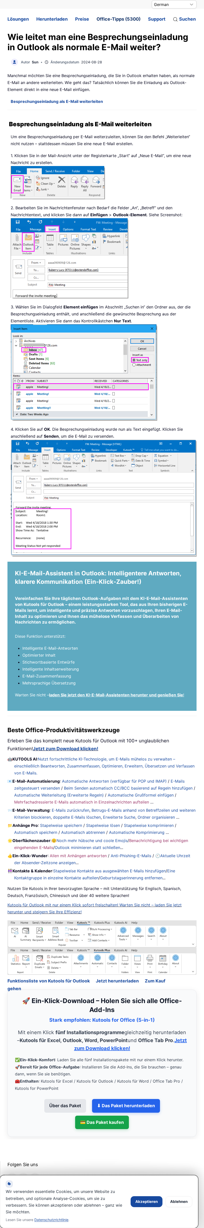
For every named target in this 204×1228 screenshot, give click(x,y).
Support (156, 19)
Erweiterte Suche (119, 817)
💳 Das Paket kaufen (102, 1108)
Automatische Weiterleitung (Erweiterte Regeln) (59, 795)
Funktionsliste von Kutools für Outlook (48, 967)
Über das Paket (65, 1092)
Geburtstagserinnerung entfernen (131, 877)
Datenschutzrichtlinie (51, 1220)
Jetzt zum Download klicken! (65, 749)
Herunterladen (52, 19)
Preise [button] (82, 19)
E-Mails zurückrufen (70, 810)
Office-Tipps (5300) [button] (119, 19)
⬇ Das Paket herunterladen (126, 1092)
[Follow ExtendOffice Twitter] (23, 1163)
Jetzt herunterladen (117, 967)
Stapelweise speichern (61, 825)
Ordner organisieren (156, 817)
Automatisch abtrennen (83, 832)
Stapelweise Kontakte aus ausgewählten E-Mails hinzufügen (109, 870)
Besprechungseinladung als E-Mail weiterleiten (57, 101)
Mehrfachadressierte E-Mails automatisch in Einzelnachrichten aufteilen (81, 802)
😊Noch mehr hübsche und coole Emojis (89, 840)
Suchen (187, 19)
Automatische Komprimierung (136, 832)
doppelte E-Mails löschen (77, 817)
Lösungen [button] (18, 19)
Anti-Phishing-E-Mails (131, 855)
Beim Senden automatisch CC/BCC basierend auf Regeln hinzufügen (128, 788)
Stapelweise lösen (103, 825)
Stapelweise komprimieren (149, 825)
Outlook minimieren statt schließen (87, 847)
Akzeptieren (146, 1201)
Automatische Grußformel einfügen (141, 795)
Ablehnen (179, 1201)
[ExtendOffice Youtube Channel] (34, 1163)
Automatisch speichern (35, 832)
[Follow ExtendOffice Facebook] (11, 1163)
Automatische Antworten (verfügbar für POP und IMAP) (114, 781)
